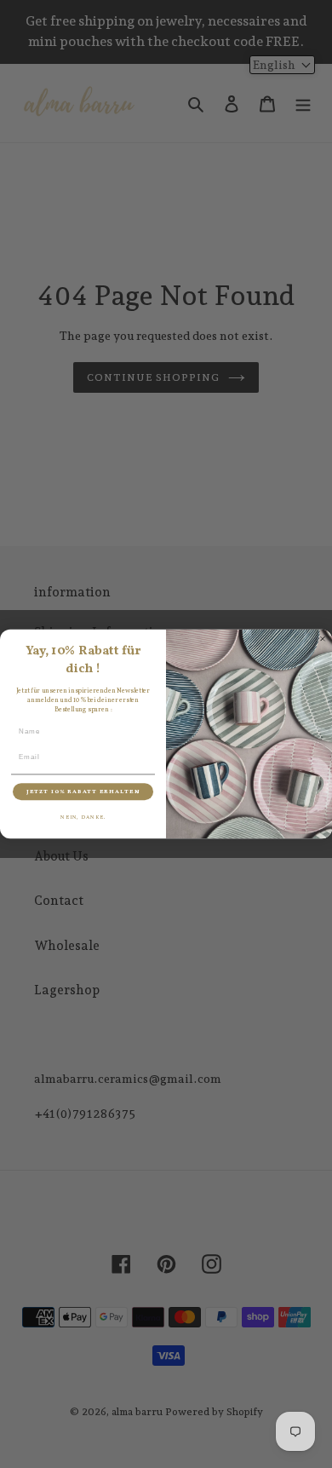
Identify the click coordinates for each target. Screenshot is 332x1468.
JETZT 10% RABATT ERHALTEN (83, 791)
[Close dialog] (323, 639)
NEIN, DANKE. (83, 817)
